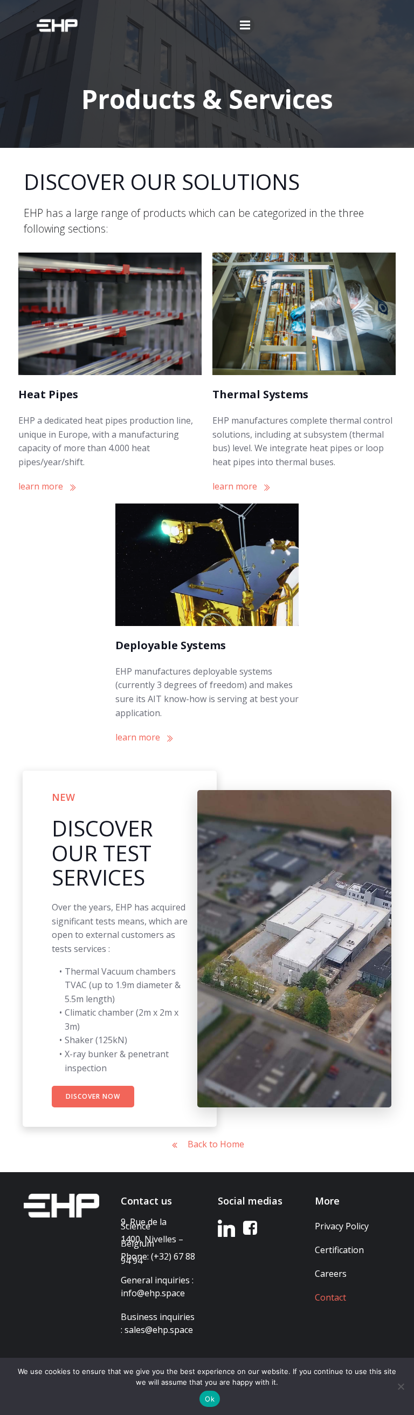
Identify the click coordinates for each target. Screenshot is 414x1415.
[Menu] (245, 25)
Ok (210, 1398)
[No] (400, 1386)
